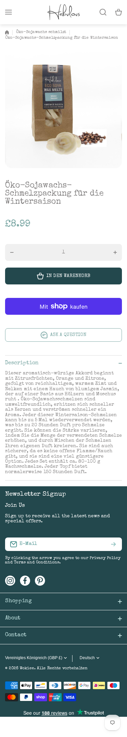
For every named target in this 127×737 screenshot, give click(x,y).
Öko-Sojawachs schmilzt (41, 32)
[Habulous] (64, 12)
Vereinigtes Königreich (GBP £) (33, 657)
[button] (118, 12)
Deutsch (87, 657)
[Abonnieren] (113, 544)
